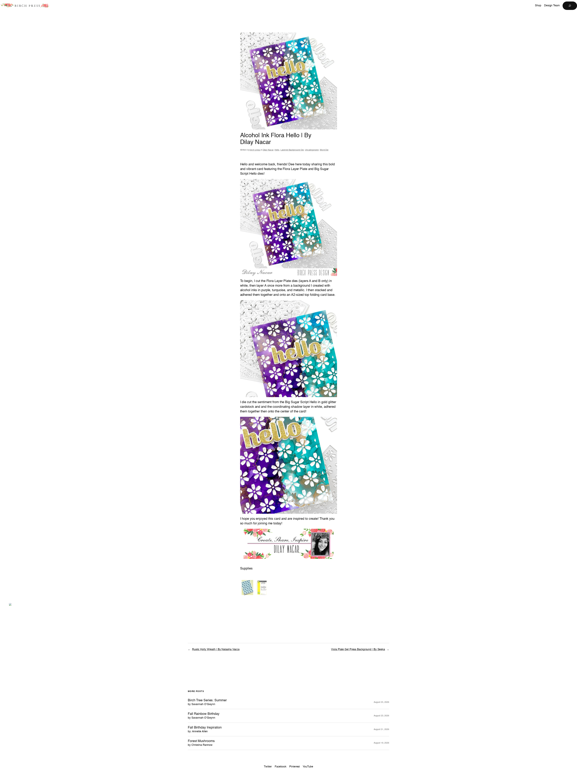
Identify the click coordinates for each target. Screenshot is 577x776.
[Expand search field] (570, 6)
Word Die (324, 150)
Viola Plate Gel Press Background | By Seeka (358, 649)
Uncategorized (312, 150)
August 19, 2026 (381, 743)
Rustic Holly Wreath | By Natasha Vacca (216, 649)
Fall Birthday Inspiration (205, 729)
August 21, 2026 (381, 729)
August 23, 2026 (381, 716)
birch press (255, 150)
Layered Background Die (292, 150)
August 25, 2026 (381, 702)
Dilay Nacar (268, 150)
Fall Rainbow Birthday (203, 715)
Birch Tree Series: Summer (207, 702)
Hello (277, 150)
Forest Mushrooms (201, 742)
